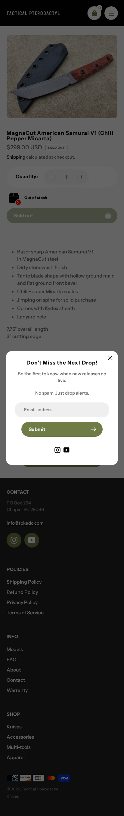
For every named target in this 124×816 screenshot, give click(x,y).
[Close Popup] (110, 357)
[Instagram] (57, 449)
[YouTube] (67, 449)
